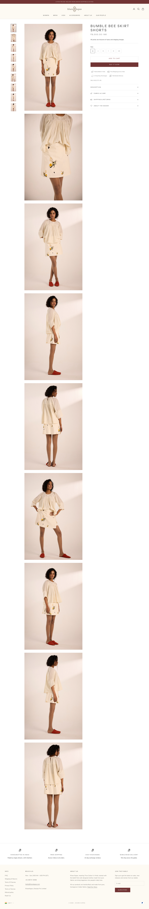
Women (46, 15)
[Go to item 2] (13, 38)
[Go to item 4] (13, 58)
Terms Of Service (10, 882)
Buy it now (114, 64)
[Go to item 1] (13, 28)
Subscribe (122, 890)
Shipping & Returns (11, 879)
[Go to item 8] (13, 97)
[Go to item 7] (13, 87)
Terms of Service (10, 889)
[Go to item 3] (13, 48)
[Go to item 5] (13, 68)
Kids (63, 15)
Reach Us (8, 896)
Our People (101, 15)
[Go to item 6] (13, 77)
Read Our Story (92, 887)
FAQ (6, 876)
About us (88, 15)
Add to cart (114, 58)
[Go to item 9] (13, 107)
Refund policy (9, 892)
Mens (55, 15)
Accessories (74, 15)
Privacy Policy (9, 886)
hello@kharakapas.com (32, 884)
